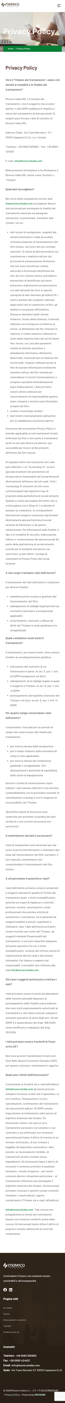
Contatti (7, 1326)
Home (10, 48)
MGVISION (40, 1394)
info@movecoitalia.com (28, 161)
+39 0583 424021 (19, 1360)
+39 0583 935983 (26, 1355)
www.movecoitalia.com (19, 203)
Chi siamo (7, 1307)
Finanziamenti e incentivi (14, 1320)
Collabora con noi (11, 1332)
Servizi (6, 1314)
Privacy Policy (12, 1394)
